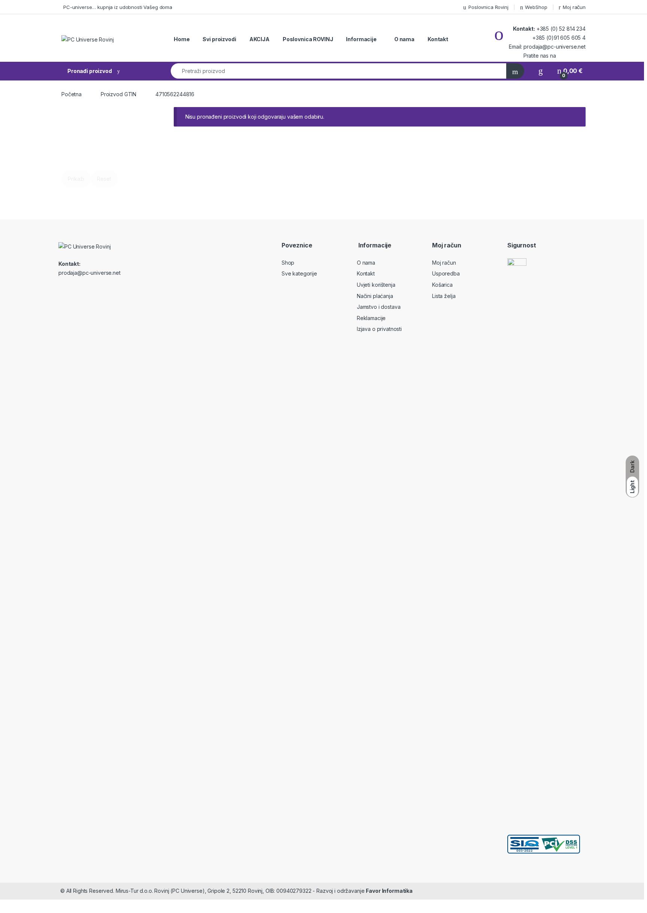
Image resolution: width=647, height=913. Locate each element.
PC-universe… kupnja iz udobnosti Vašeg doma (117, 7)
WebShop (536, 7)
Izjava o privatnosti (379, 329)
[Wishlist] (540, 70)
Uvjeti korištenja (376, 284)
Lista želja (443, 296)
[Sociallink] (61, 289)
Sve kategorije (299, 273)
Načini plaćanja (375, 296)
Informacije (361, 39)
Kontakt (438, 39)
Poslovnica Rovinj (488, 7)
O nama (404, 39)
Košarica (442, 284)
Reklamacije (371, 318)
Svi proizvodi (219, 39)
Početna (71, 94)
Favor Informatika (389, 891)
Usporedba (446, 273)
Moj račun (574, 7)
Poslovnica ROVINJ (308, 39)
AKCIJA (259, 39)
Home (181, 39)
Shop (288, 262)
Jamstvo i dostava (379, 307)
